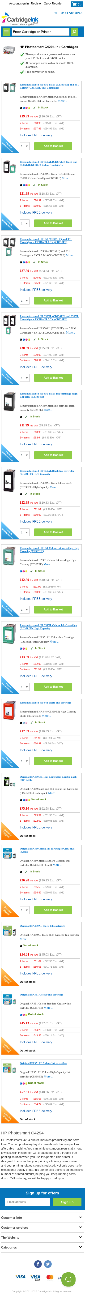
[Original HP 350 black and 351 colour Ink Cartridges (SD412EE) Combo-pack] (9, 787)
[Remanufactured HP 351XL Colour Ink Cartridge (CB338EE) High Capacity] (9, 643)
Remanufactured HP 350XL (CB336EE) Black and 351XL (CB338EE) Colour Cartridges (48, 163)
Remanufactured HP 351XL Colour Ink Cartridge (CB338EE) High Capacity (48, 627)
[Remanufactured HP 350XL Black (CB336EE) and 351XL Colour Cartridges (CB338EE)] (9, 172)
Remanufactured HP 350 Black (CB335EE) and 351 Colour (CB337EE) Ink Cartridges (49, 86)
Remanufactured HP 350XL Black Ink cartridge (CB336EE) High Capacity (47, 472)
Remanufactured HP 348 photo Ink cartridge (45, 702)
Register (36, 3)
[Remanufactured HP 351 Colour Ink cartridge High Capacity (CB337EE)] (9, 564)
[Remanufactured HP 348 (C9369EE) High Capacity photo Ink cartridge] (9, 719)
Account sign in (19, 3)
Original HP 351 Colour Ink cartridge (41, 994)
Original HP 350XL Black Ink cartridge (42, 925)
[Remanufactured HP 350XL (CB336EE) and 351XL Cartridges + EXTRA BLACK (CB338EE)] (9, 333)
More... (62, 101)
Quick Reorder (53, 3)
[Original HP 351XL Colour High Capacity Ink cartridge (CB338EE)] (9, 1074)
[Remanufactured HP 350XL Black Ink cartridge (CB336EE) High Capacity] (9, 491)
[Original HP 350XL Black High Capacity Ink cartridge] (9, 936)
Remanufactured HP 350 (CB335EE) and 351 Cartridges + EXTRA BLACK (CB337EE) (46, 241)
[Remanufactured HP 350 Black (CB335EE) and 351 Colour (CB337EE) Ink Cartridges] (9, 91)
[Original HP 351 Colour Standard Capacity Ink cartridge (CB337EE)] (9, 1005)
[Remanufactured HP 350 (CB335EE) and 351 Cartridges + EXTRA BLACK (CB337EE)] (9, 255)
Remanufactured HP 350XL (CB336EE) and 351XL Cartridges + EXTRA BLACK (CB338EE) (49, 318)
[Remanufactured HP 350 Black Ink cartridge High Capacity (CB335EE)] (9, 410)
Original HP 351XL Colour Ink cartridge (43, 1063)
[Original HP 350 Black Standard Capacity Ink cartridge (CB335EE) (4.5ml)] (9, 859)
